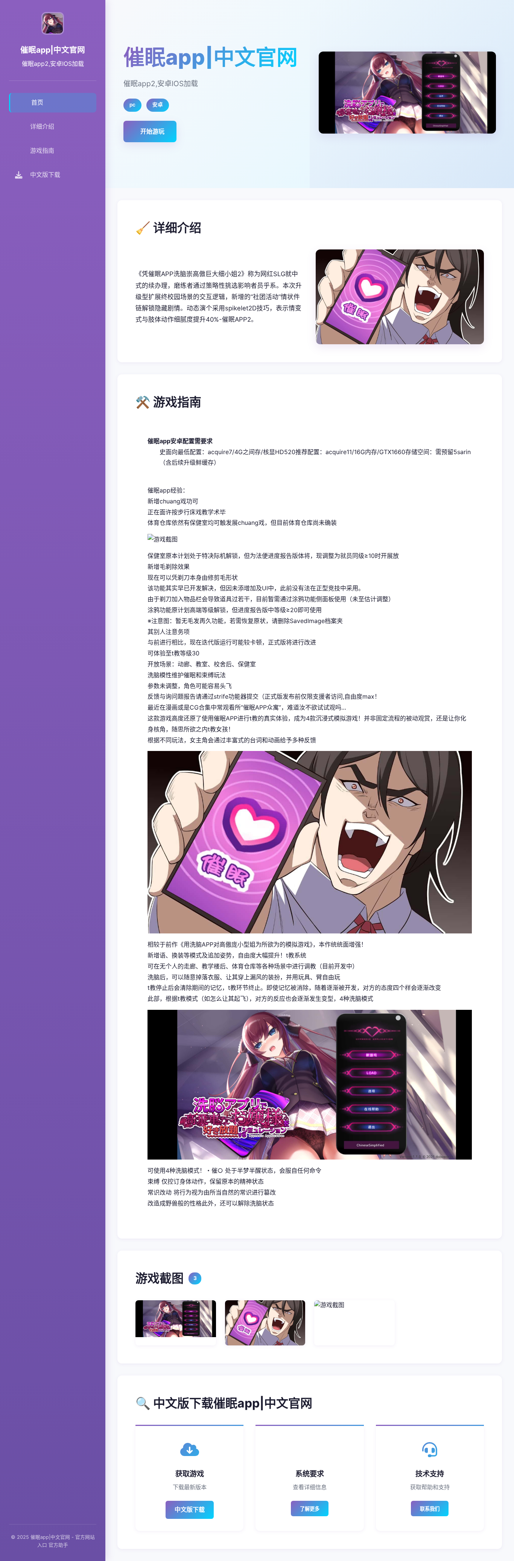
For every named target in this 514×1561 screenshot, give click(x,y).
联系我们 (429, 1509)
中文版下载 (190, 1509)
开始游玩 (152, 131)
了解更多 (309, 1509)
